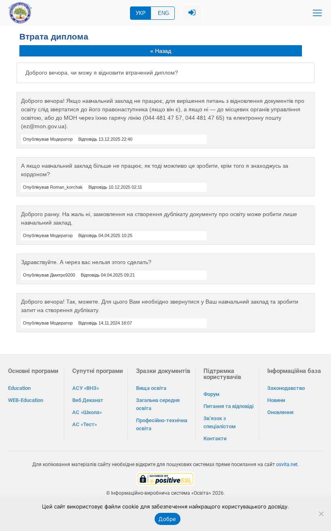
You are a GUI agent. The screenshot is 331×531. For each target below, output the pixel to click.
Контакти (214, 438)
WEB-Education (25, 400)
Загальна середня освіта (158, 404)
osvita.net (286, 464)
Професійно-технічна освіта (161, 424)
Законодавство (286, 388)
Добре (167, 519)
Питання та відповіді (228, 406)
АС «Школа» (87, 412)
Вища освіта (151, 388)
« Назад (160, 51)
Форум (211, 394)
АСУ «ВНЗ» (85, 388)
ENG (163, 13)
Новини (276, 400)
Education (19, 388)
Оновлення (280, 412)
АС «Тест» (84, 424)
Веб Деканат (87, 400)
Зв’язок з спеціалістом (219, 422)
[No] (321, 514)
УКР (141, 13)
